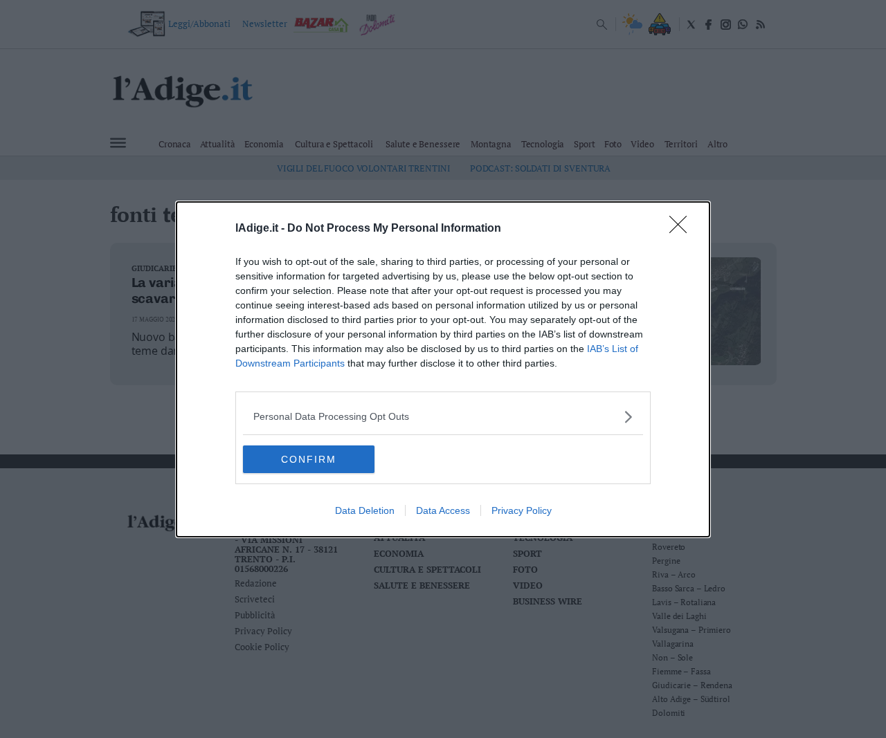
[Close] (682, 229)
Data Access (443, 510)
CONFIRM (308, 459)
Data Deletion (365, 510)
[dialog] (443, 369)
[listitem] (443, 416)
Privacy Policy (521, 510)
